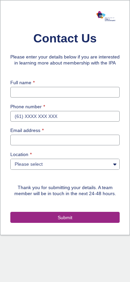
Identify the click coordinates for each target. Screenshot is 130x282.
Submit (65, 217)
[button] (114, 164)
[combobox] (58, 164)
